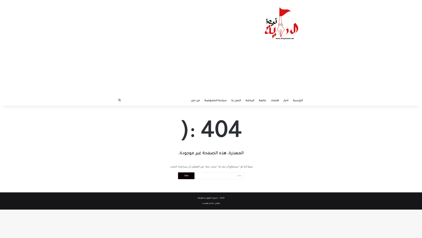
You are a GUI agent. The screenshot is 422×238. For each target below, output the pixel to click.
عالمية (262, 100)
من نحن (195, 100)
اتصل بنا (236, 100)
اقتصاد (275, 100)
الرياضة (250, 100)
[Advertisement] (211, 71)
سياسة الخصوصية (215, 100)
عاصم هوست (208, 203)
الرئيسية (298, 100)
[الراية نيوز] (282, 23)
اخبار (286, 100)
